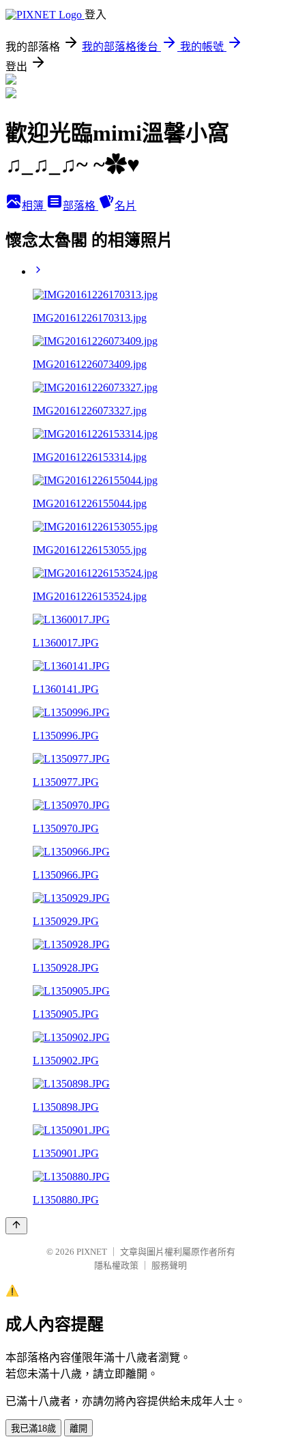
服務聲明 (169, 1265)
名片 (125, 206)
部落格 (80, 206)
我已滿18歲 (33, 1428)
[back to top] (16, 1225)
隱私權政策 (116, 1265)
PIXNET (91, 1252)
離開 (78, 1428)
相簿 (34, 206)
